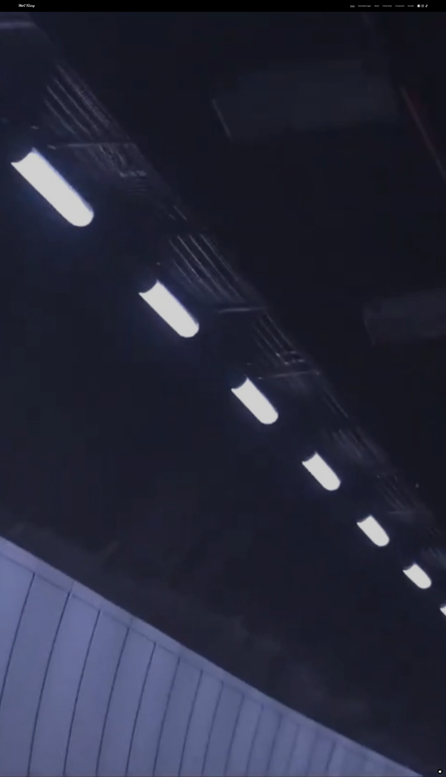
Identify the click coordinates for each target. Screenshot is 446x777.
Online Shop (387, 6)
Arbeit (376, 6)
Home (352, 6)
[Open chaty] (440, 771)
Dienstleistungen (364, 6)
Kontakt (411, 6)
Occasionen (399, 6)
